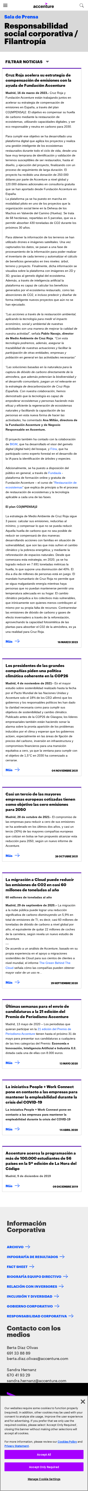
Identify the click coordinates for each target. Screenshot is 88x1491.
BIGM (14, 444)
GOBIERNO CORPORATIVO (30, 1305)
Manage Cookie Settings (44, 1479)
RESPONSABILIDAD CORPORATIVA (37, 1315)
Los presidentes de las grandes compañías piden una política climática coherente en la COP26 (37, 670)
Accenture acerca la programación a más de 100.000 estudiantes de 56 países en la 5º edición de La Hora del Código (41, 1160)
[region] (44, 1443)
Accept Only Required (44, 1467)
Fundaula (54, 473)
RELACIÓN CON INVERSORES (32, 1286)
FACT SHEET (17, 1266)
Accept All (44, 1454)
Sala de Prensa (21, 17)
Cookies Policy (67, 1441)
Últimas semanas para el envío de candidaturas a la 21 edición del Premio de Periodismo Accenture (37, 1011)
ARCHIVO (15, 1246)
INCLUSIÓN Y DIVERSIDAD (29, 1296)
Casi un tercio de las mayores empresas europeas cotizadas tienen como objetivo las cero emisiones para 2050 (40, 801)
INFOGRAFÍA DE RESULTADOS (32, 1256)
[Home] (43, 5)
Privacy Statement (16, 1446)
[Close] (83, 1401)
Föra (53, 449)
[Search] (82, 5)
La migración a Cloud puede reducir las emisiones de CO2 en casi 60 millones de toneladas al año (40, 884)
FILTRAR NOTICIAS (24, 61)
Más (14, 641)
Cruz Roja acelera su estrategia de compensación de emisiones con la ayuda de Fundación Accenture (38, 80)
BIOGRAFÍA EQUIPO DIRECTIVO (34, 1276)
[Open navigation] (5, 5)
